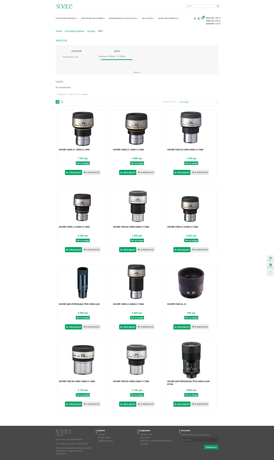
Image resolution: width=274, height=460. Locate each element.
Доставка (144, 443)
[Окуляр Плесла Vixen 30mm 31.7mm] (137, 205)
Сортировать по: (169, 101)
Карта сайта (145, 437)
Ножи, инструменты (167, 18)
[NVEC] (63, 6)
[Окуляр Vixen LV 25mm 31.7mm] (191, 205)
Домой (59, 30)
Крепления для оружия (92, 18)
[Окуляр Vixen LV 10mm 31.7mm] (82, 128)
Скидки (101, 434)
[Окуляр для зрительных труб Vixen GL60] (82, 282)
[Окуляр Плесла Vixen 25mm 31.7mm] (137, 360)
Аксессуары (147, 18)
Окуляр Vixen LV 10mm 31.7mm (74, 149)
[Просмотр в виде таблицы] (57, 102)
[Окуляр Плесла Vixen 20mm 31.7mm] (191, 128)
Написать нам (146, 434)
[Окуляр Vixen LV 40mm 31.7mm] (137, 282)
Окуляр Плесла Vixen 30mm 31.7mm (131, 226)
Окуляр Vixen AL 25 (176, 304)
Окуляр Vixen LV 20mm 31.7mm (74, 226)
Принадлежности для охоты (123, 18)
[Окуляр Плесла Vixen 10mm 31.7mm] (82, 360)
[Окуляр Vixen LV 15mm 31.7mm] (137, 128)
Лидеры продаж (105, 440)
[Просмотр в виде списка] (62, 102)
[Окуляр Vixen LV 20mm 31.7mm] (82, 205)
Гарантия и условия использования (156, 440)
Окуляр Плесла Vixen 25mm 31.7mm (131, 381)
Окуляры (91, 30)
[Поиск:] (217, 6)
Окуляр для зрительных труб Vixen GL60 (79, 304)
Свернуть (137, 72)
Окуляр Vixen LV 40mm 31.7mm (128, 304)
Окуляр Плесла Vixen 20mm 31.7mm (185, 149)
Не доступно (70, 56)
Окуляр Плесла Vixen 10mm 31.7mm (77, 381)
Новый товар (104, 437)
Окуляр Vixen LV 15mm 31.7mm (128, 149)
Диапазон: (103, 56)
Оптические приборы (66, 18)
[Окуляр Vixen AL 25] (191, 282)
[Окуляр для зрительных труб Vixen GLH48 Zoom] (191, 360)
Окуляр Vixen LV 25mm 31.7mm (182, 226)
